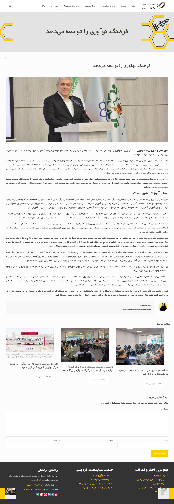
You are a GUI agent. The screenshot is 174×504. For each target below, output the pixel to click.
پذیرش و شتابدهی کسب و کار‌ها (96, 488)
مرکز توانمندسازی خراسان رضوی (151, 480)
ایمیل (111, 440)
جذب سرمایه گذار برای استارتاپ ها (94, 484)
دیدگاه (164, 409)
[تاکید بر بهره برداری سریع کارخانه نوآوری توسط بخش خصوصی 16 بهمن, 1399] (2, 493)
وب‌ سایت (56, 440)
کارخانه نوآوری (159, 484)
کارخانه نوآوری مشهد (101, 476)
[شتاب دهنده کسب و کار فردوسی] (154, 6)
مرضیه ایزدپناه (145, 305)
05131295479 (34, 485)
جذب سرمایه (159, 476)
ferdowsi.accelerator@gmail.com (38, 490)
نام (166, 440)
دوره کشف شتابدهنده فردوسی (152, 488)
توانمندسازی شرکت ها (100, 480)
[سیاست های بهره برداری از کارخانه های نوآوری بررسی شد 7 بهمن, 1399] (171, 493)
